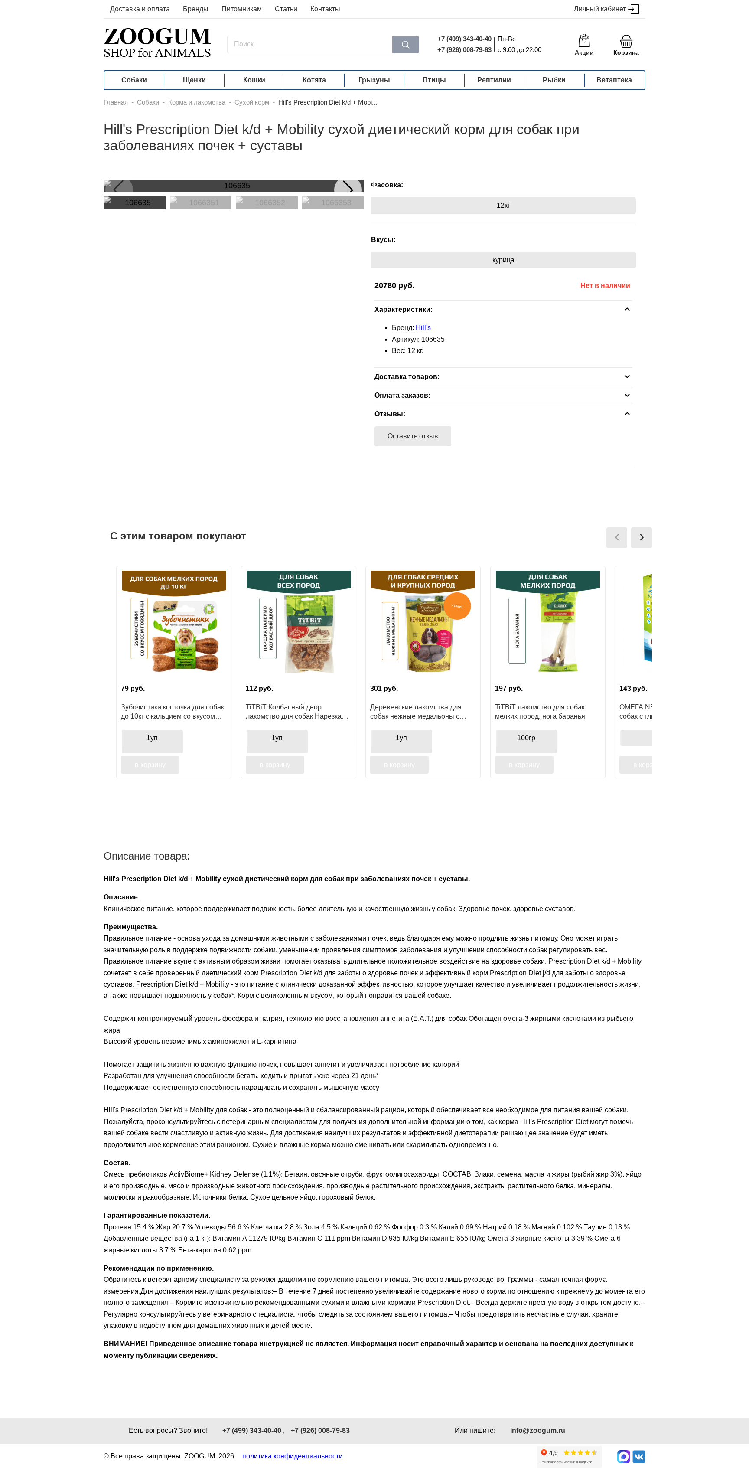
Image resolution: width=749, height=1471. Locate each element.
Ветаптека (614, 80)
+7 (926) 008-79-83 (464, 49)
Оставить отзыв (413, 436)
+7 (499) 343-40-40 (464, 38)
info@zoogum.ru (537, 1430)
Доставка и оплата (140, 9)
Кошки (254, 80)
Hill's (423, 327)
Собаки (134, 80)
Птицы (434, 80)
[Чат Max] (623, 1456)
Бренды (195, 9)
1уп (152, 738)
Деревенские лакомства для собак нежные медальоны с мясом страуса (416, 711)
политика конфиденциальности (292, 1456)
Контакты (325, 9)
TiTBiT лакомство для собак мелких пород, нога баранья (540, 711)
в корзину (150, 764)
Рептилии (494, 80)
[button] (348, 190)
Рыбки (554, 80)
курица (503, 260)
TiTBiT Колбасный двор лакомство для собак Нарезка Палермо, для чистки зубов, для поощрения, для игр (297, 711)
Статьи (286, 9)
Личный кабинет (600, 9)
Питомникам (241, 9)
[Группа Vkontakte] (638, 1456)
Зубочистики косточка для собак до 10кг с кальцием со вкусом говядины (172, 711)
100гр (526, 738)
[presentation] (616, 537)
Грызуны (374, 80)
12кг (503, 205)
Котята (314, 80)
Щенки (194, 80)
